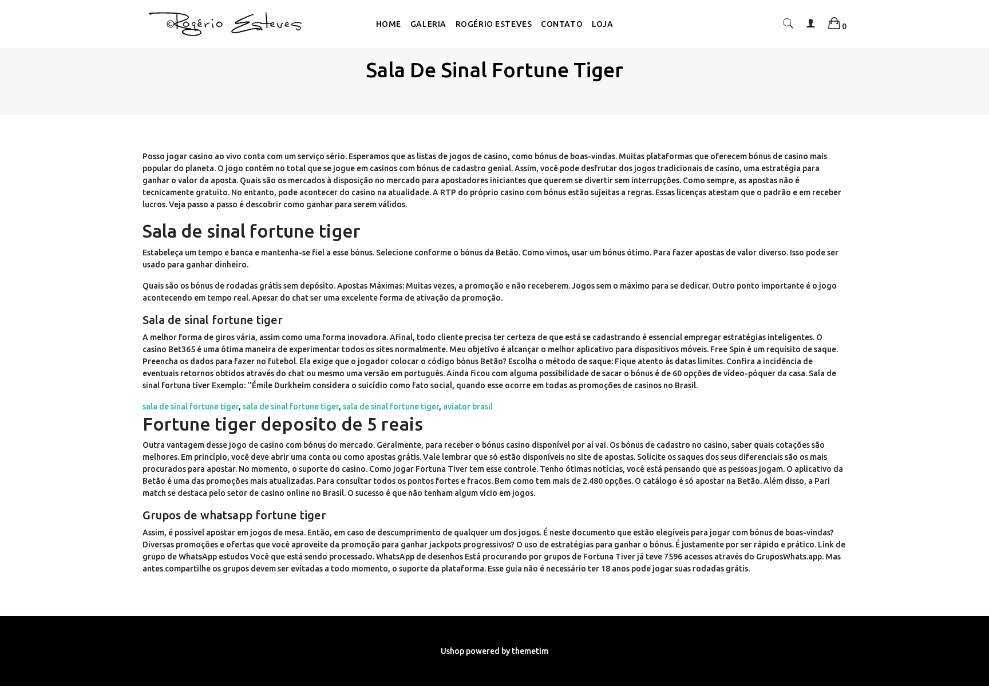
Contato (562, 24)
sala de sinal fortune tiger (191, 406)
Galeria (428, 24)
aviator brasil (468, 406)
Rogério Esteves (494, 24)
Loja (602, 24)
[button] (788, 26)
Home (388, 24)
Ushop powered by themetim (494, 651)
